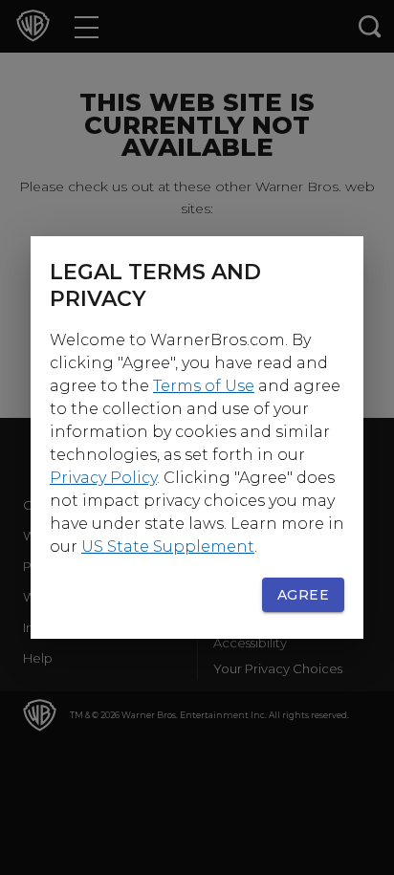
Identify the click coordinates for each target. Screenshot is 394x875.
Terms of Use (203, 386)
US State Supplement (167, 546)
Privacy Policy (103, 478)
